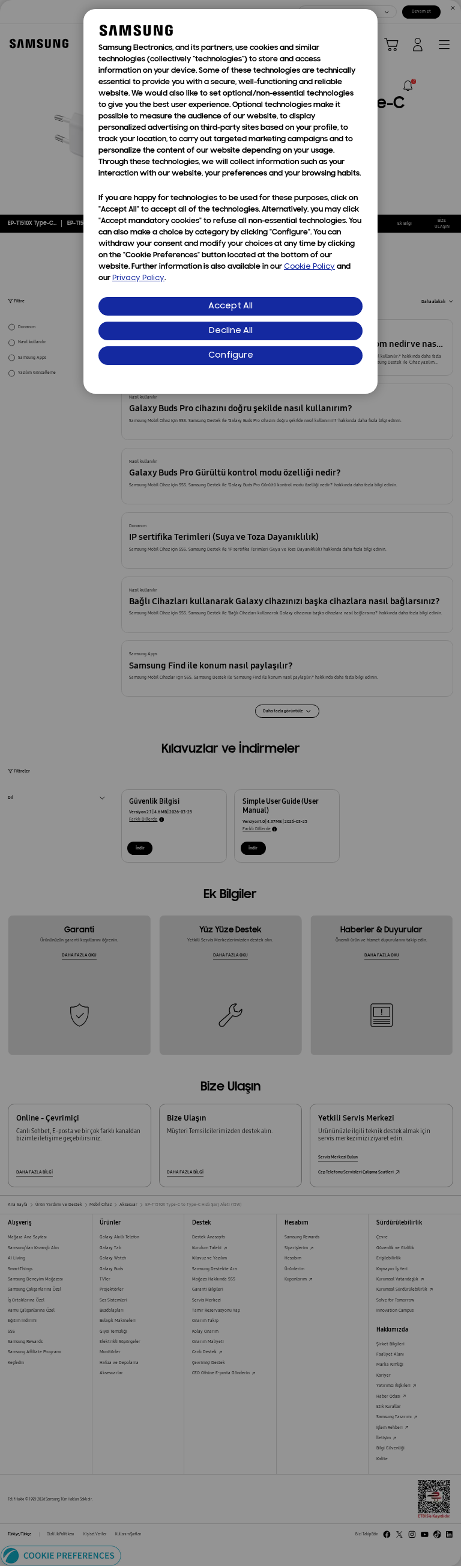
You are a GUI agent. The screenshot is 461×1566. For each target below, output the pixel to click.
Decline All (231, 330)
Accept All (230, 306)
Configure (230, 355)
